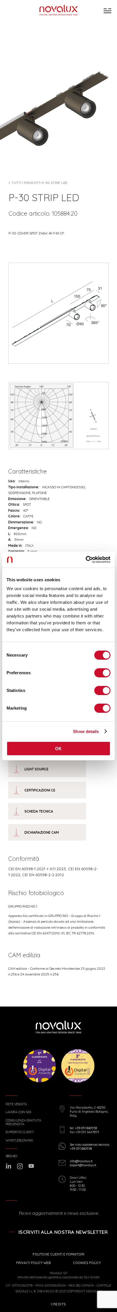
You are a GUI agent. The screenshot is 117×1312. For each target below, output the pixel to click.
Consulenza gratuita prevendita (23, 1122)
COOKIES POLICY (87, 1263)
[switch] (102, 672)
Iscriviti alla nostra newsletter (63, 1232)
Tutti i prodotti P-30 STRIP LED (39, 183)
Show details (86, 731)
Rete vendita (16, 1104)
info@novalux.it (81, 1161)
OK (58, 748)
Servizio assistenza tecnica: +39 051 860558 (90, 1147)
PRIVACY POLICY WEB (33, 1263)
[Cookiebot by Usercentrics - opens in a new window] (85, 559)
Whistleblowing (19, 1140)
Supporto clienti (20, 1132)
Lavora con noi (18, 1112)
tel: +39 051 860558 (83, 1128)
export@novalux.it (83, 1165)
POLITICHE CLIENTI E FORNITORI (58, 1254)
